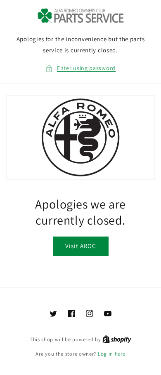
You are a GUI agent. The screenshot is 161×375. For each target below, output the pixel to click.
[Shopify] (116, 339)
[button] (80, 68)
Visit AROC (80, 246)
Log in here (111, 353)
